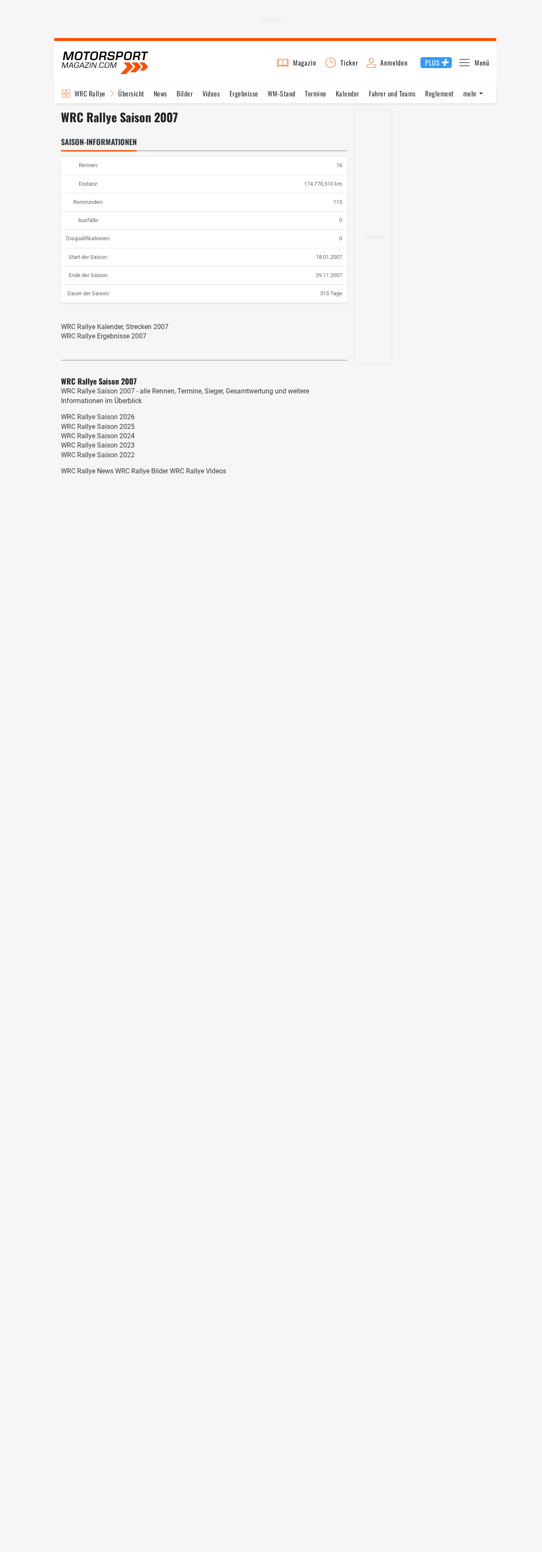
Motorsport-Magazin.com (105, 62)
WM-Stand (282, 93)
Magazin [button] (304, 63)
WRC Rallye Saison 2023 (98, 445)
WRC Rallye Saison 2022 (98, 455)
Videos (211, 93)
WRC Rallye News (87, 471)
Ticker (349, 63)
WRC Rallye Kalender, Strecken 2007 (115, 327)
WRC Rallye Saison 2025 (98, 427)
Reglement (439, 93)
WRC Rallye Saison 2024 (98, 436)
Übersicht (131, 93)
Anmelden (393, 63)
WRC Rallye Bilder (141, 471)
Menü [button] (482, 63)
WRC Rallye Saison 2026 (98, 417)
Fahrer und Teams (392, 93)
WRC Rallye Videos (198, 471)
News (160, 93)
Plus (432, 63)
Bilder (185, 93)
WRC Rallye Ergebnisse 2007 (104, 336)
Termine (315, 93)
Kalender (347, 93)
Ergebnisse (244, 93)
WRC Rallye (90, 93)
